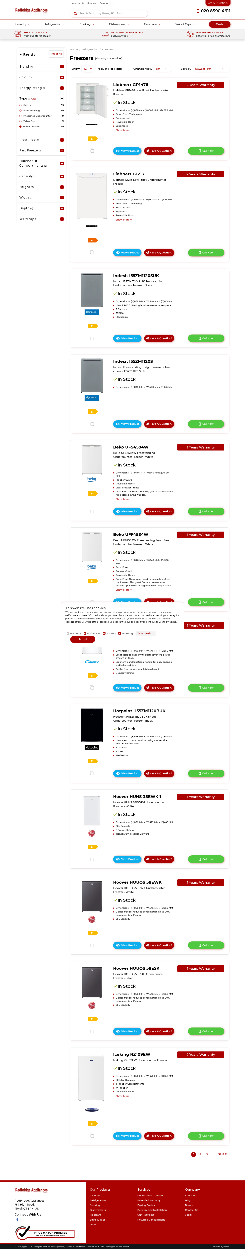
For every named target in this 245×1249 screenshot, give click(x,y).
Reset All (56, 53)
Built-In (27, 105)
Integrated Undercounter (37, 115)
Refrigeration (53, 24)
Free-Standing (31, 110)
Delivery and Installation (152, 1210)
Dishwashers (117, 24)
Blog (187, 1200)
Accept (83, 639)
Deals (220, 24)
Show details (144, 633)
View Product (131, 152)
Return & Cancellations (151, 1219)
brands (91, 3)
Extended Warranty (148, 1200)
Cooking (85, 24)
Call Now (208, 150)
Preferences (94, 633)
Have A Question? (161, 150)
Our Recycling (145, 1214)
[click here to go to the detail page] (92, 100)
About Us (190, 1195)
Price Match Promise (150, 1195)
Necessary (76, 633)
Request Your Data (95, 1246)
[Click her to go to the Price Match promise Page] (44, 1232)
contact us (107, 3)
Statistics (111, 633)
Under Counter (31, 126)
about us (78, 3)
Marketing (127, 633)
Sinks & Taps (183, 24)
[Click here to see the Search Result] (75, 13)
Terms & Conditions (76, 1246)
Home (74, 49)
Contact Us (191, 1210)
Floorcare (150, 24)
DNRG (227, 1246)
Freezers (108, 49)
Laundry (21, 24)
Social (188, 1214)
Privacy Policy (58, 1246)
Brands (189, 1205)
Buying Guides (146, 1205)
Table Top (29, 121)
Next (221, 1153)
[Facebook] (17, 1220)
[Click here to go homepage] (31, 8)
